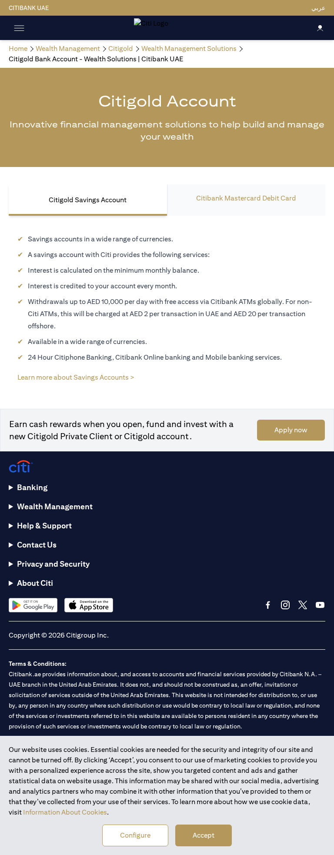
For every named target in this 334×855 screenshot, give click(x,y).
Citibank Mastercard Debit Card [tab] (246, 198)
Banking (32, 487)
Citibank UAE (29, 7)
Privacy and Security (53, 563)
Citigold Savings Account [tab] (88, 200)
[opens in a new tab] (33, 605)
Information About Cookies (65, 812)
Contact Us (37, 544)
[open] (19, 28)
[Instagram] (285, 605)
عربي (318, 7)
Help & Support (44, 525)
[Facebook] (268, 605)
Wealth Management (55, 506)
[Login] (320, 27)
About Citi (35, 583)
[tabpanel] (167, 303)
